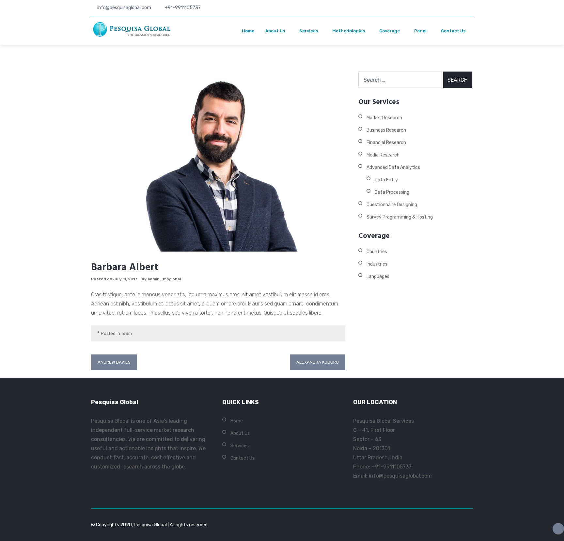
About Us (275, 30)
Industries (377, 264)
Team (126, 333)
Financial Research (386, 142)
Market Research (384, 118)
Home (248, 30)
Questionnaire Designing (392, 204)
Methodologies (348, 30)
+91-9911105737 (183, 7)
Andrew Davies (114, 362)
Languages (378, 276)
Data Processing (392, 192)
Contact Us (453, 30)
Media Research (383, 155)
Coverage (389, 30)
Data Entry (386, 180)
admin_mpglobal (164, 279)
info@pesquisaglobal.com (124, 7)
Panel (420, 30)
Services (308, 30)
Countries (377, 251)
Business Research (386, 130)
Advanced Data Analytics (393, 167)
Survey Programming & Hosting (400, 217)
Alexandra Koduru (317, 362)
